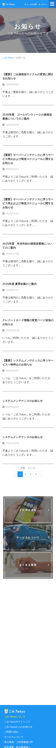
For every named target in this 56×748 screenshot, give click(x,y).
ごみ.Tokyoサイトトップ (17, 721)
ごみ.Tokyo (8, 57)
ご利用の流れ (11, 732)
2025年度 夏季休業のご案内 (19, 284)
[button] (31, 4)
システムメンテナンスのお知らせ (22, 401)
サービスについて (13, 737)
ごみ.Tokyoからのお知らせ (18, 727)
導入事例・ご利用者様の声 (18, 742)
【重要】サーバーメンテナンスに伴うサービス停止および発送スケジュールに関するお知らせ (27, 159)
